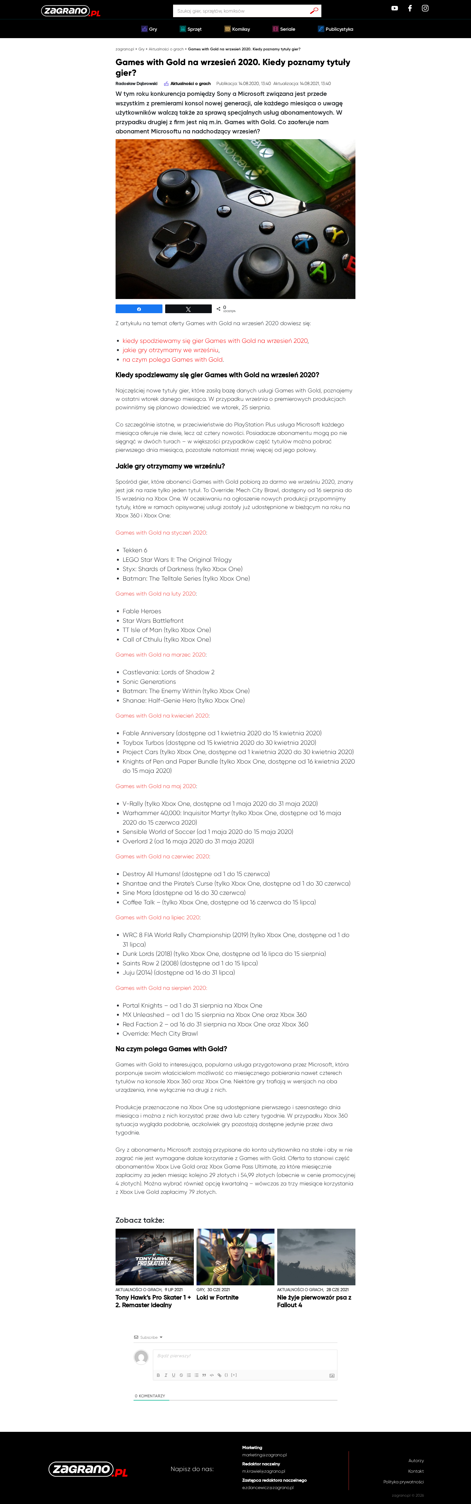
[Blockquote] (204, 1375)
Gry (153, 29)
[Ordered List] (189, 1375)
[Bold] (158, 1375)
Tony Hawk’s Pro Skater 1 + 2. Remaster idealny (153, 1301)
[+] (234, 1375)
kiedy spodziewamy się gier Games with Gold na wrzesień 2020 (215, 340)
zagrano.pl (125, 49)
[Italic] (166, 1375)
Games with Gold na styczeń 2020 (161, 532)
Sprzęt (195, 29)
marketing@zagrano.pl (264, 1454)
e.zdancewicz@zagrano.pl (268, 1487)
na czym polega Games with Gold (173, 359)
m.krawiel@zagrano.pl (263, 1471)
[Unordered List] (196, 1375)
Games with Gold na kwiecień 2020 (162, 715)
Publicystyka (339, 29)
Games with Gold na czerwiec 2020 (162, 856)
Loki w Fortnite (217, 1298)
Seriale (287, 29)
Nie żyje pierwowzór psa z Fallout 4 (314, 1301)
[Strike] (181, 1375)
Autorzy (416, 1460)
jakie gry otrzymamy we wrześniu (170, 350)
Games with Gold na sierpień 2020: (161, 988)
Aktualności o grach (166, 49)
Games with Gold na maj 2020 (156, 786)
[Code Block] (212, 1375)
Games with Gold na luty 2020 (156, 593)
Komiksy (241, 29)
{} (226, 1375)
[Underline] (173, 1375)
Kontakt (416, 1471)
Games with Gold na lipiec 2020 (158, 917)
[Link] (219, 1375)
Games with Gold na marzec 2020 (161, 654)
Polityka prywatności (404, 1481)
